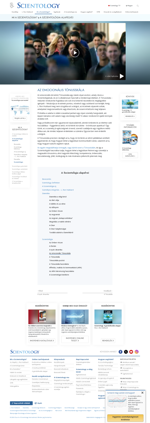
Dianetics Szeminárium (40, 379)
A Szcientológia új (49, 186)
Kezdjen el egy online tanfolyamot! (89, 408)
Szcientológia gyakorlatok (19, 166)
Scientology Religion (55, 408)
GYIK (98, 12)
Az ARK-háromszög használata (61, 271)
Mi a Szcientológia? (43, 12)
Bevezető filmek (59, 372)
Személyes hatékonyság (40, 382)
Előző (41, 291)
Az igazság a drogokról (106, 378)
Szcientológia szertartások (20, 169)
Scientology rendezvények (63, 384)
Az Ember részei (56, 211)
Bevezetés (46, 179)
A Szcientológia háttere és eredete (20, 135)
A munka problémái (39, 368)
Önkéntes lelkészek (105, 391)
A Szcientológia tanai (17, 366)
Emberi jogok (102, 382)
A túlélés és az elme (57, 204)
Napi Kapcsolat (82, 359)
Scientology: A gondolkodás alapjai (128, 111)
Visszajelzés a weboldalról (126, 369)
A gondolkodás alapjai (39, 371)
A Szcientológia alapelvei (17, 140)
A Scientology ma (61, 377)
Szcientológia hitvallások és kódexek (19, 177)
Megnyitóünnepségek (61, 380)
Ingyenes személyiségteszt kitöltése (125, 418)
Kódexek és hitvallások (18, 376)
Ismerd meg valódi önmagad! (121, 392)
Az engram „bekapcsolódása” (61, 218)
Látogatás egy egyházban (19, 379)
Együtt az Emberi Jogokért (102, 410)
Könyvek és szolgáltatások (113, 12)
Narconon (58, 410)
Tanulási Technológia (105, 366)
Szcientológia (47, 239)
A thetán (52, 246)
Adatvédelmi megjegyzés (94, 417)
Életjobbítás (36, 386)
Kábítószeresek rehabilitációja (103, 373)
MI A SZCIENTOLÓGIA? (20, 128)
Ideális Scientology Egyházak (86, 378)
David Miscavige (70, 408)
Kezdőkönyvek (59, 362)
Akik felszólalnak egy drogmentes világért (78, 410)
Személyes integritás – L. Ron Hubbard (58, 190)
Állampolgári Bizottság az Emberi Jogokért (23, 413)
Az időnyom (54, 207)
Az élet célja (54, 200)
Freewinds (79, 388)
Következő (108, 291)
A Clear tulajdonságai (57, 229)
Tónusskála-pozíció (57, 260)
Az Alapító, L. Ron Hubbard (19, 362)
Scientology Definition (51, 182)
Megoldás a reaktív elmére (60, 221)
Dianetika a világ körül (57, 196)
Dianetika (46, 193)
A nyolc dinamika (55, 249)
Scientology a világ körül (84, 370)
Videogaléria (14, 386)
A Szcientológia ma (70, 12)
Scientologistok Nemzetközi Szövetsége (23, 410)
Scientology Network (38, 408)
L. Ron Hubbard (27, 12)
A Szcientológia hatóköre (59, 274)
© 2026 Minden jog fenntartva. (31, 417)
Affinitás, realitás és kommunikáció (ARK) (65, 267)
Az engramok (54, 214)
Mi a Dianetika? (15, 369)
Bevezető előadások (61, 369)
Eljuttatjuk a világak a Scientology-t (83, 393)
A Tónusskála (54, 257)
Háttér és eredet (16, 372)
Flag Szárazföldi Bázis (83, 385)
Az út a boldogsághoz (105, 362)
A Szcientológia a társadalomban (17, 182)
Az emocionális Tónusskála (60, 253)
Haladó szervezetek (83, 382)
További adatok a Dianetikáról (61, 232)
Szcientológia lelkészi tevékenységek (18, 173)
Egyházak (57, 12)
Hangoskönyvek (59, 366)
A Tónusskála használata (59, 264)
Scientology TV (115, 5)
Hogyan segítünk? (87, 12)
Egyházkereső (81, 375)
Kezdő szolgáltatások (41, 376)
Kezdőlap (15, 12)
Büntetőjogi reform (104, 369)
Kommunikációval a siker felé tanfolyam (40, 390)
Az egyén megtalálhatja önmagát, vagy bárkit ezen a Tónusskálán (66, 147)
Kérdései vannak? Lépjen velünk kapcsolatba (129, 363)
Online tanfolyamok (131, 12)
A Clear (52, 225)
